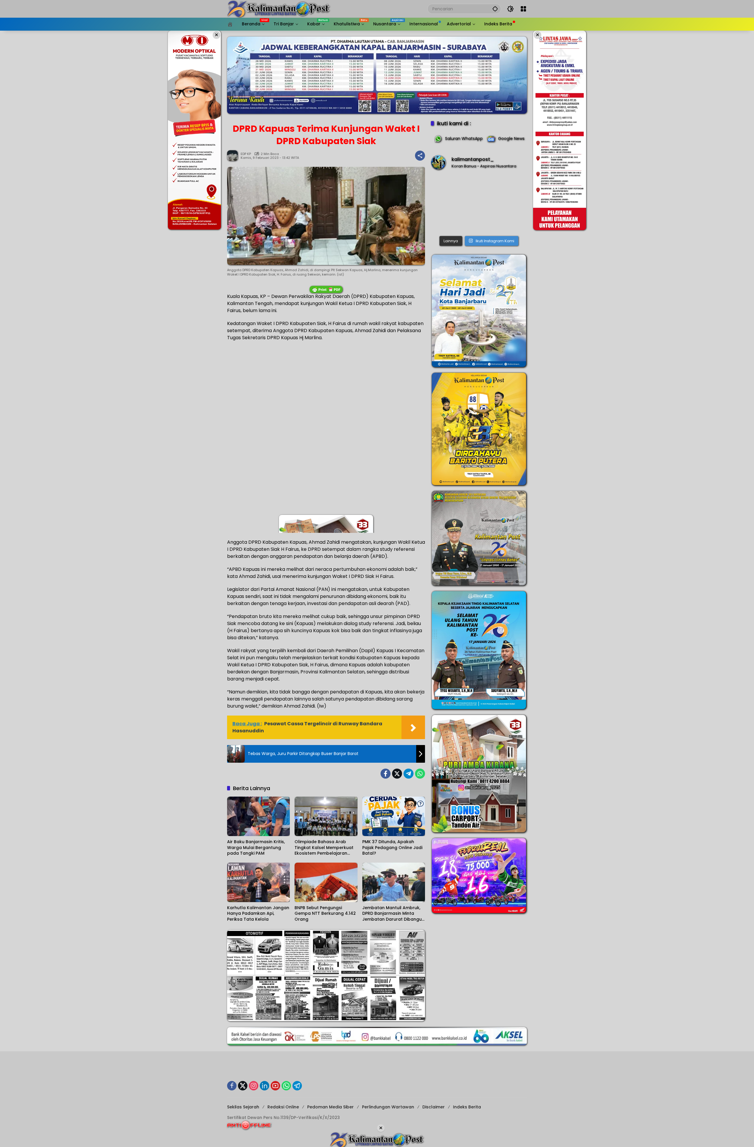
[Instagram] (253, 1085)
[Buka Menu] (523, 8)
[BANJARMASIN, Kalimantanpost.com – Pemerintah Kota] (479, 204)
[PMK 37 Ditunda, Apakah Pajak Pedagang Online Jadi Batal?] (393, 816)
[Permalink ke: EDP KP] (234, 155)
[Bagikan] (420, 156)
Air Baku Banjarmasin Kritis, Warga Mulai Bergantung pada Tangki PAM (256, 847)
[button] (495, 9)
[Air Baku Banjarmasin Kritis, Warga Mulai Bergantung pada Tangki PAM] (258, 816)
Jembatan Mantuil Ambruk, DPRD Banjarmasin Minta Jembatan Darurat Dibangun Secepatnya (393, 913)
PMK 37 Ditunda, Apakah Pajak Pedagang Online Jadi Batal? (392, 847)
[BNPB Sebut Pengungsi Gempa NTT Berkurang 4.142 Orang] (326, 882)
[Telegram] (409, 774)
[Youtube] (275, 1085)
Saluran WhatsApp (464, 138)
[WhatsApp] (420, 774)
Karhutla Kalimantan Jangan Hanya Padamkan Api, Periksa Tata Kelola (258, 913)
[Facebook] (386, 774)
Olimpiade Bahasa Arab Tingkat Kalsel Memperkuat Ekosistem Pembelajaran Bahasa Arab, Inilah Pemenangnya (324, 847)
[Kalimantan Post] (278, 8)
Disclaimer (433, 1107)
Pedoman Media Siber (330, 1107)
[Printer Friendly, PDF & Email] (326, 289)
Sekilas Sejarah (243, 1107)
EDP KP (246, 154)
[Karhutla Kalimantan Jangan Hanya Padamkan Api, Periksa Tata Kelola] (258, 882)
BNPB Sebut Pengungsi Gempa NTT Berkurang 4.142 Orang (325, 913)
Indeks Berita (467, 1107)
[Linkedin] (264, 1085)
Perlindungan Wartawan (388, 1107)
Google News (511, 138)
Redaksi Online (283, 1107)
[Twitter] (397, 774)
